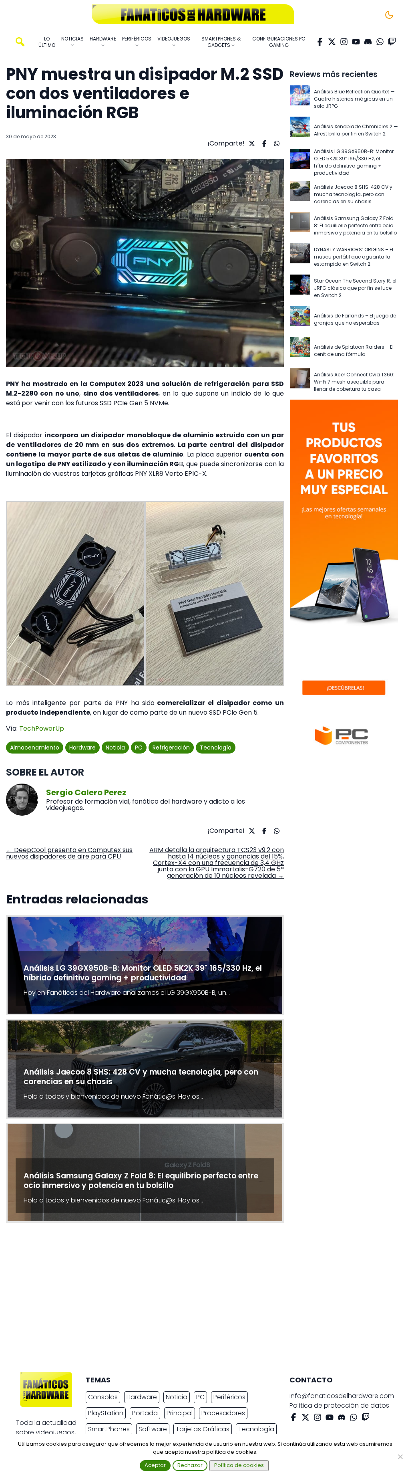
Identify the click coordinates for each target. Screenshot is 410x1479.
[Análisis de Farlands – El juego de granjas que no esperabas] (300, 319)
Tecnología (215, 748)
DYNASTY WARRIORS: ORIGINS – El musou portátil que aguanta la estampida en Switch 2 (353, 256)
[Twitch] (392, 42)
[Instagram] (344, 42)
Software (153, 1429)
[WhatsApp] (380, 42)
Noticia (115, 748)
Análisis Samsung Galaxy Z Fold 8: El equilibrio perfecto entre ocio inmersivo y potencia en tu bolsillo (355, 225)
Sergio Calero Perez (86, 792)
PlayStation (105, 1413)
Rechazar (190, 1465)
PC (139, 748)
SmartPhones (109, 1429)
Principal (180, 1413)
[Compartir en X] (251, 143)
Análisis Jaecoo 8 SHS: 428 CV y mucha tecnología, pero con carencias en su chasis (353, 194)
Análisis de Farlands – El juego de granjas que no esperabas (355, 319)
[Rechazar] (400, 1457)
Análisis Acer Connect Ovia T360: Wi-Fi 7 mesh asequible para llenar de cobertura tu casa (354, 381)
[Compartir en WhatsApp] (275, 143)
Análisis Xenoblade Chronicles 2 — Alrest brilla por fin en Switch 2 (356, 130)
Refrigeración (171, 748)
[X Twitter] (332, 42)
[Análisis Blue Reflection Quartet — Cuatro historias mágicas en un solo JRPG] (300, 99)
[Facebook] (320, 42)
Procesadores (223, 1413)
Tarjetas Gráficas (202, 1429)
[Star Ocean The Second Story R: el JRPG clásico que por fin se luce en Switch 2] (300, 288)
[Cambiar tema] (389, 15)
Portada (145, 1413)
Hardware (82, 748)
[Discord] (368, 42)
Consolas (103, 1397)
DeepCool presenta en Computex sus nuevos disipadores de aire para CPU (69, 853)
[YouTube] (356, 42)
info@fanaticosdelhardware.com (341, 1395)
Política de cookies (239, 1465)
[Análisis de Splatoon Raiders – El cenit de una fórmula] (300, 350)
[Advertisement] (198, 1299)
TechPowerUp (41, 728)
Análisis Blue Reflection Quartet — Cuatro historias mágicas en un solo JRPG (354, 98)
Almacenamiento (34, 748)
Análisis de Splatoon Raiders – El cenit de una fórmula (354, 350)
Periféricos (229, 1397)
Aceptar (155, 1465)
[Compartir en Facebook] (263, 143)
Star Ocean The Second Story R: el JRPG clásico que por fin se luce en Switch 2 (355, 288)
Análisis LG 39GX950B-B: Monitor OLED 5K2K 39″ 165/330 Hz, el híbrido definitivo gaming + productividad (354, 162)
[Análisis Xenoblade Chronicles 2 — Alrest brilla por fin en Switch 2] (300, 130)
